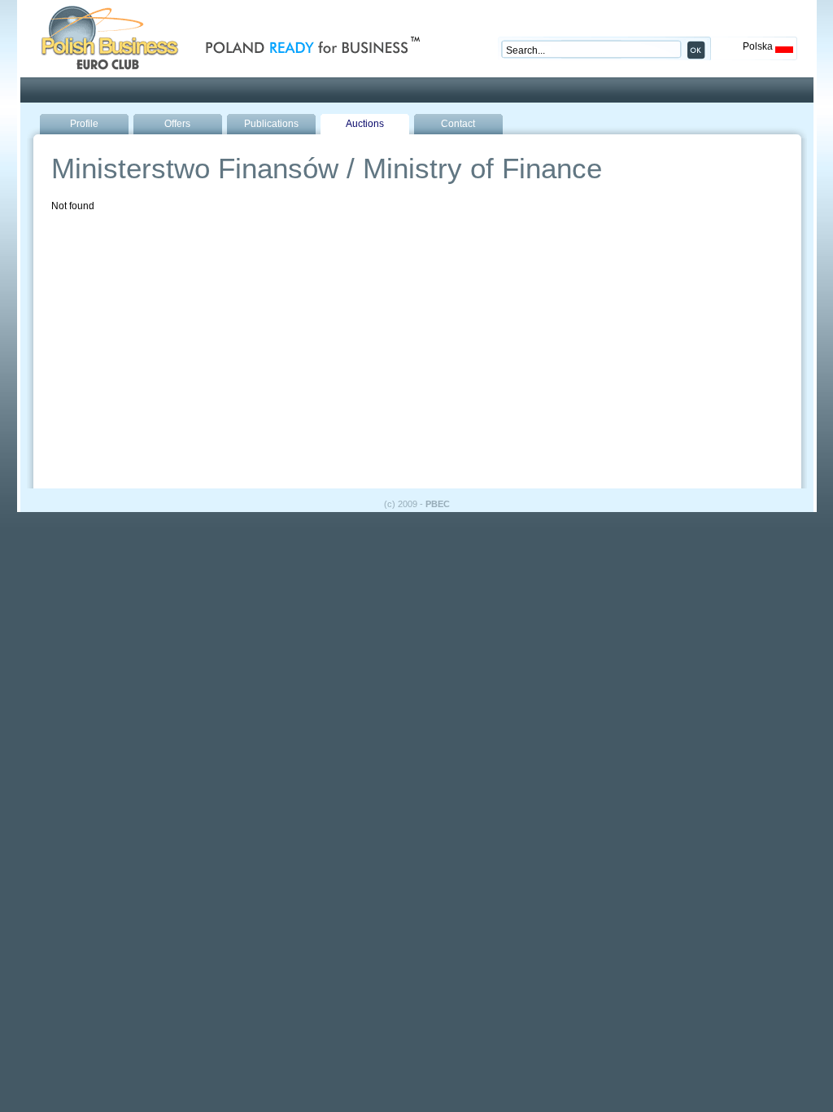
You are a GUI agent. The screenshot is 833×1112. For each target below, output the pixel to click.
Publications (271, 123)
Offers (177, 123)
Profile (84, 123)
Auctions (365, 123)
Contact (458, 123)
